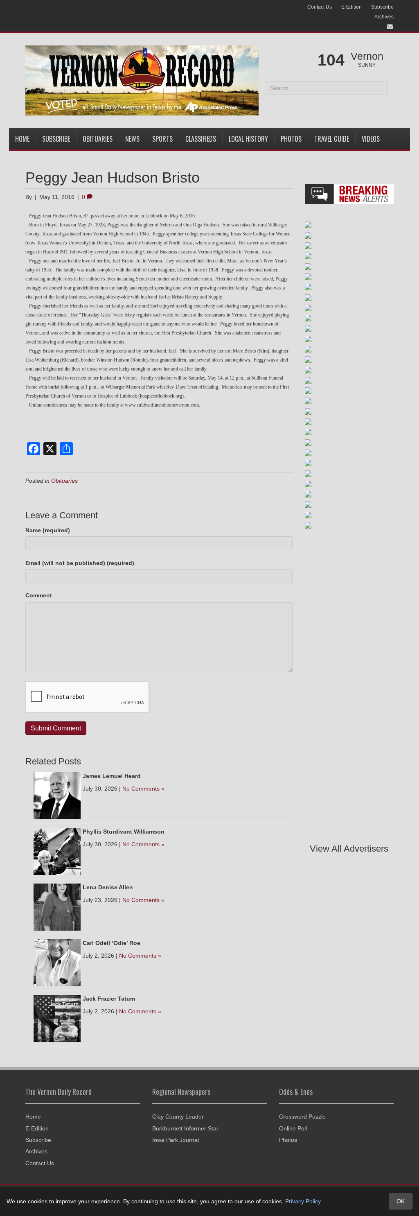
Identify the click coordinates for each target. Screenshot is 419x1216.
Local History (248, 139)
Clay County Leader (178, 1116)
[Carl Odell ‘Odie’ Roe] (57, 962)
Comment (38, 595)
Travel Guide (331, 139)
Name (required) (47, 530)
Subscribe (382, 7)
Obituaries (98, 139)
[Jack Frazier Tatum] (57, 1018)
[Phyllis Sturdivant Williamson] (57, 851)
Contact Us (319, 7)
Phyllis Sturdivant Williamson (123, 831)
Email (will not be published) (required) (79, 563)
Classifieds (200, 139)
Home (22, 139)
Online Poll (293, 1128)
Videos (371, 139)
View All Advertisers (349, 848)
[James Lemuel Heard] (57, 795)
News (132, 139)
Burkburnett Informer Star (185, 1128)
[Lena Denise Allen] (57, 906)
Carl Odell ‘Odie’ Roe (111, 943)
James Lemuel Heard (112, 776)
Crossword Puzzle (302, 1116)
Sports (162, 139)
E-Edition (351, 7)
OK (400, 1201)
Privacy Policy (303, 1201)
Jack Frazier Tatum (109, 998)
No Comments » (143, 788)
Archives (384, 17)
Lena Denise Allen (108, 887)
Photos (291, 139)
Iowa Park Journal (175, 1140)
